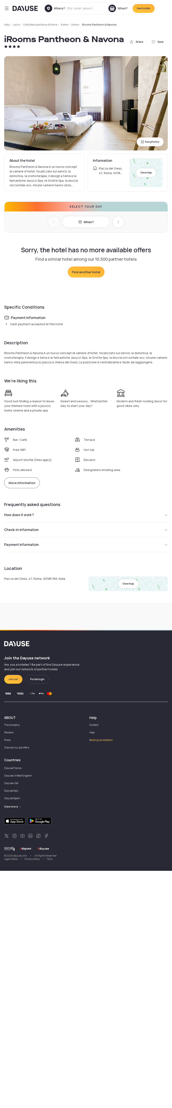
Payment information (21, 544)
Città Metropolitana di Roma (40, 24)
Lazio (16, 24)
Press (7, 740)
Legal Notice (11, 859)
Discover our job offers (16, 747)
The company (12, 725)
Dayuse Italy (11, 790)
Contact (93, 725)
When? (88, 222)
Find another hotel (86, 272)
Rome (64, 24)
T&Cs (50, 859)
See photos (152, 142)
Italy (6, 24)
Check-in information (21, 529)
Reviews (8, 732)
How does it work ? (19, 515)
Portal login (37, 679)
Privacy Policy (32, 859)
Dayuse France (12, 768)
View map (146, 172)
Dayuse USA (11, 783)
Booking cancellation (101, 740)
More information (22, 483)
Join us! (13, 679)
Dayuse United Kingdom (18, 775)
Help (92, 732)
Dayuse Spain (12, 798)
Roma (74, 24)
